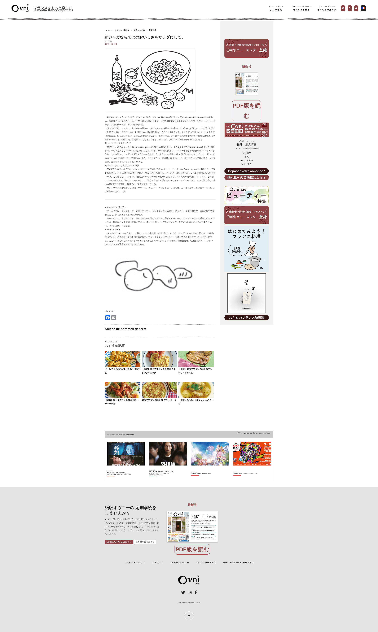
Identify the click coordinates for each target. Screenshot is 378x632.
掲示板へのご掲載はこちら (247, 177)
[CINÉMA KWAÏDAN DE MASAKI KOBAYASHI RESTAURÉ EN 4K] (119, 478)
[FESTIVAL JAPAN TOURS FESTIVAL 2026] (245, 478)
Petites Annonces (246, 144)
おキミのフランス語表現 (246, 317)
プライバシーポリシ (206, 562)
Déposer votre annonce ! (246, 171)
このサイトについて (134, 562)
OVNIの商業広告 (179, 562)
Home (108, 30)
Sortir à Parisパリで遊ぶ (276, 8)
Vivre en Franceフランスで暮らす (326, 8)
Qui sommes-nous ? (238, 562)
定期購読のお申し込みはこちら (118, 542)
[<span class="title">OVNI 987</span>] (246, 83)
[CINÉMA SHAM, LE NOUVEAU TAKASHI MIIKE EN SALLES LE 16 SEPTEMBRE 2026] (161, 478)
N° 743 (108, 41)
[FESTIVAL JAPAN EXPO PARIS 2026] (201, 478)
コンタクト (158, 562)
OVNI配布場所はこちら (145, 542)
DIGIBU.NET (130, 434)
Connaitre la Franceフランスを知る (301, 8)
